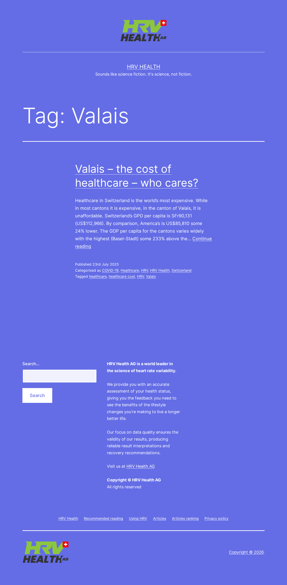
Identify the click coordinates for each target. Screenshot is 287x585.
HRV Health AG (140, 466)
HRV (144, 270)
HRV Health (143, 66)
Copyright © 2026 (246, 552)
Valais (151, 276)
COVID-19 (110, 270)
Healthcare (130, 270)
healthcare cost (122, 276)
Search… (30, 363)
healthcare (98, 276)
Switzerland (181, 270)
